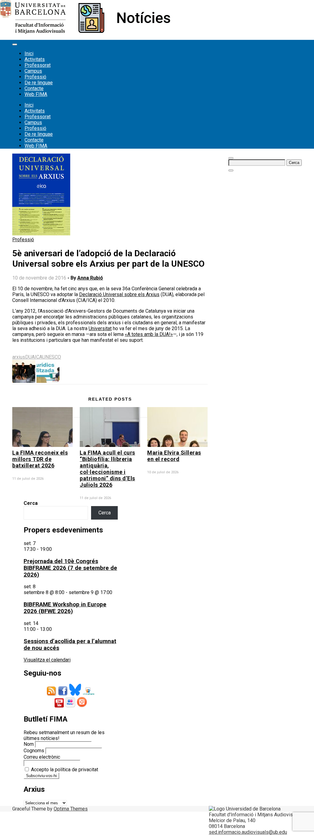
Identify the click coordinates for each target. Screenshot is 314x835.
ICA (38, 357)
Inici (29, 53)
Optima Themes (71, 809)
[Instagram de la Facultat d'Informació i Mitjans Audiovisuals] (82, 706)
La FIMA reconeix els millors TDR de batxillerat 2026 (40, 459)
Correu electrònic (42, 757)
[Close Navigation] (230, 170)
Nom (29, 744)
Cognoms (34, 750)
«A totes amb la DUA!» (149, 334)
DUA (30, 357)
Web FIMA (36, 94)
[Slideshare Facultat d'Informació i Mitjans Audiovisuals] (88, 694)
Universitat (100, 328)
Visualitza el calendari (47, 660)
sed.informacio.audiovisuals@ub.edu (248, 832)
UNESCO (51, 357)
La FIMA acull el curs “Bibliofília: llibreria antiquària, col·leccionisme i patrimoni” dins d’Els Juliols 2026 (107, 468)
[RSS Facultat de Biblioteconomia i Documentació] (52, 694)
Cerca (31, 503)
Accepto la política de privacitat (64, 769)
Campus (33, 71)
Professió (35, 77)
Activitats (35, 59)
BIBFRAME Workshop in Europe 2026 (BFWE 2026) (65, 608)
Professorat (38, 65)
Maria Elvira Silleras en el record (174, 455)
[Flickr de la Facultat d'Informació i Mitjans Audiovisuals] (70, 706)
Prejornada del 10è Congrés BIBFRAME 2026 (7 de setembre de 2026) (70, 568)
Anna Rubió (90, 278)
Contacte (34, 88)
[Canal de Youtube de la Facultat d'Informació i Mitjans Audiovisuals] (59, 706)
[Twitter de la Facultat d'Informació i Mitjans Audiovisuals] (75, 694)
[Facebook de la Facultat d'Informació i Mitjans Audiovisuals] (63, 694)
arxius (18, 357)
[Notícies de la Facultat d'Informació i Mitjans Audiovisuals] (85, 32)
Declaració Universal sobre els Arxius (119, 294)
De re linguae (39, 83)
